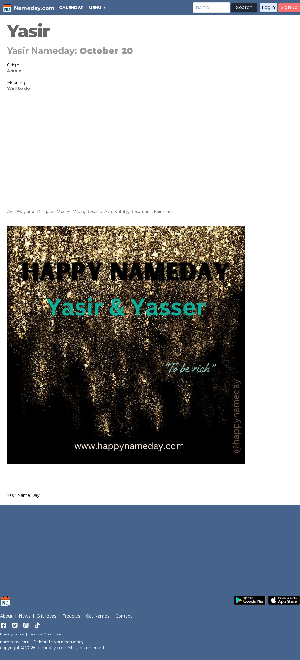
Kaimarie (163, 211)
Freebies (71, 616)
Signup (289, 7)
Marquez (45, 211)
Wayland (25, 211)
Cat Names (97, 616)
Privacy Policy (12, 634)
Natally (121, 211)
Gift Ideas (46, 616)
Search (244, 7)
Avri (11, 211)
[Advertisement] (150, 141)
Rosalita (94, 211)
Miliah (78, 211)
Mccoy (63, 211)
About (6, 616)
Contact (123, 616)
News (24, 616)
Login (268, 7)
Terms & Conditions (45, 634)
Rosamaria (141, 211)
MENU (94, 7)
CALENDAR (71, 7)
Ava (108, 211)
